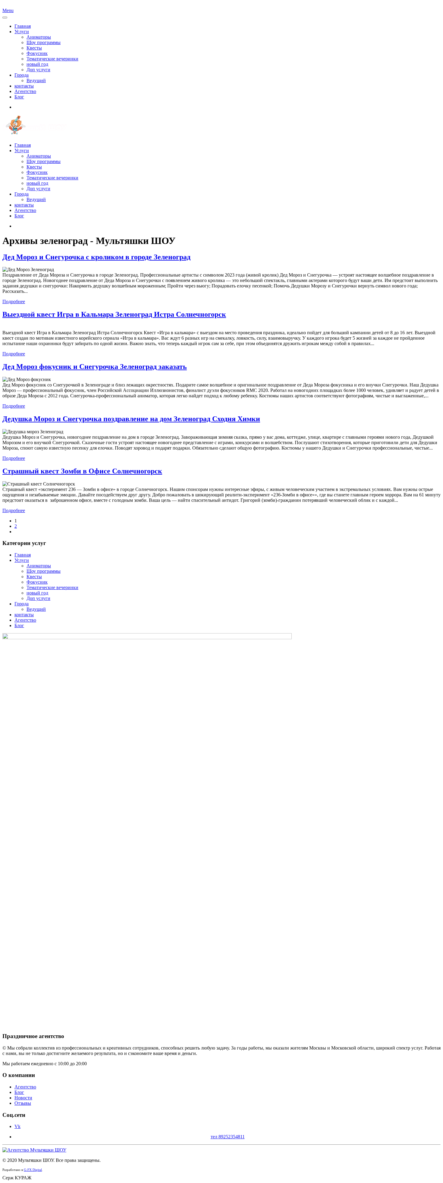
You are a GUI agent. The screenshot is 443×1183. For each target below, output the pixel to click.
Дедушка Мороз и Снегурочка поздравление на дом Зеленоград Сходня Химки (131, 419)
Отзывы (22, 1103)
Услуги (21, 31)
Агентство (25, 91)
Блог (19, 96)
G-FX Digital (33, 1170)
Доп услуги (38, 69)
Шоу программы (44, 42)
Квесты (34, 47)
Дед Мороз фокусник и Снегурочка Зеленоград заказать (94, 366)
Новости (23, 1097)
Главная (22, 26)
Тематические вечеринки (52, 58)
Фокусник (37, 53)
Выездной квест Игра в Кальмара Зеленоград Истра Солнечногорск (114, 314)
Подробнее (13, 301)
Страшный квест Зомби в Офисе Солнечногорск (82, 471)
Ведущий (36, 80)
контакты (24, 85)
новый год (37, 64)
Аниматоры (39, 37)
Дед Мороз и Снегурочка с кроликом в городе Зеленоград (96, 257)
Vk (17, 1126)
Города (21, 75)
